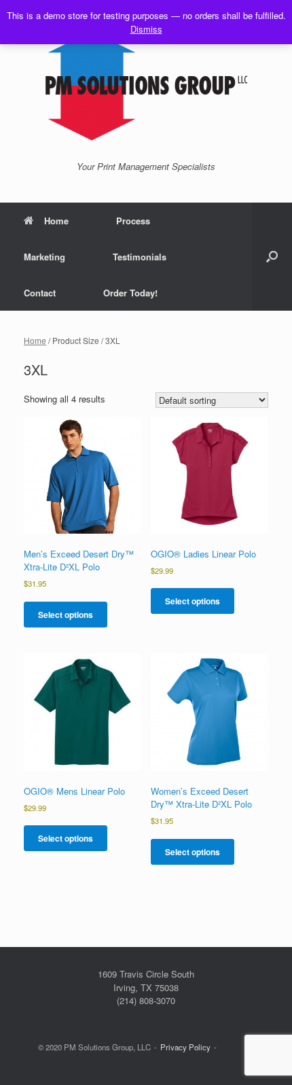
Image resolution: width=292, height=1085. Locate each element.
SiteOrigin (146, 1058)
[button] (272, 257)
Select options (65, 614)
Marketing (44, 256)
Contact (40, 292)
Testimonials (139, 256)
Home (56, 220)
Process (133, 220)
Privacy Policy (185, 1046)
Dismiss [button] (146, 28)
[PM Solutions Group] (146, 86)
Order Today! (130, 292)
